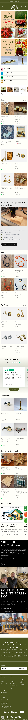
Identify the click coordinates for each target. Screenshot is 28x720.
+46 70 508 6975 (5, 707)
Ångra (11, 688)
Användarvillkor (13, 685)
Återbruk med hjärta (22, 682)
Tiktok (4, 697)
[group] (3, 91)
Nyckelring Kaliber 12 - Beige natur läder (20, 439)
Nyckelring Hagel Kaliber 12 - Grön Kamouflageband (5, 440)
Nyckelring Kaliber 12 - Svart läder (7, 414)
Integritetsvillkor (13, 679)
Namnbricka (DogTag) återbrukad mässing (6, 142)
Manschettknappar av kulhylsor (20, 189)
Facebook (5, 695)
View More (7, 380)
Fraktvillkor (12, 681)
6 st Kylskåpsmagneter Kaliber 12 (20, 118)
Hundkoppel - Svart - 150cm (6, 271)
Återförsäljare (4, 683)
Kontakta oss (4, 679)
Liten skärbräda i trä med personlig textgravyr (6, 492)
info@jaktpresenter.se (6, 706)
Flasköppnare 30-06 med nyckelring (20, 414)
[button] (2, 6)
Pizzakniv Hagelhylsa (6, 469)
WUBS (26, 719)
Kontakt (4, 564)
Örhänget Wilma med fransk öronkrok (20, 347)
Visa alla (14, 389)
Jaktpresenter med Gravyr (9, 244)
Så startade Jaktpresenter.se (23, 685)
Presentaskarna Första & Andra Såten (12, 234)
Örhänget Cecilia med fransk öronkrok (6, 189)
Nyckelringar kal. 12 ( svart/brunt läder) (12, 239)
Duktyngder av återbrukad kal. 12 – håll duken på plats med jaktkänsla (21, 493)
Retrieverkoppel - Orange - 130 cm (19, 271)
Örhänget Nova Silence (7, 346)
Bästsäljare (21, 679)
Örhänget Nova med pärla (20, 165)
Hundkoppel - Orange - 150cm (7, 294)
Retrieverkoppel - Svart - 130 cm (21, 294)
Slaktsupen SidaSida (6, 165)
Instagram (5, 692)
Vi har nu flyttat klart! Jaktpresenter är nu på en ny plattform (11, 525)
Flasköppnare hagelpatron (4, 118)
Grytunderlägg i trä (19, 469)
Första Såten (18, 141)
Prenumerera (22, 668)
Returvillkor (12, 683)
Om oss (2, 681)
